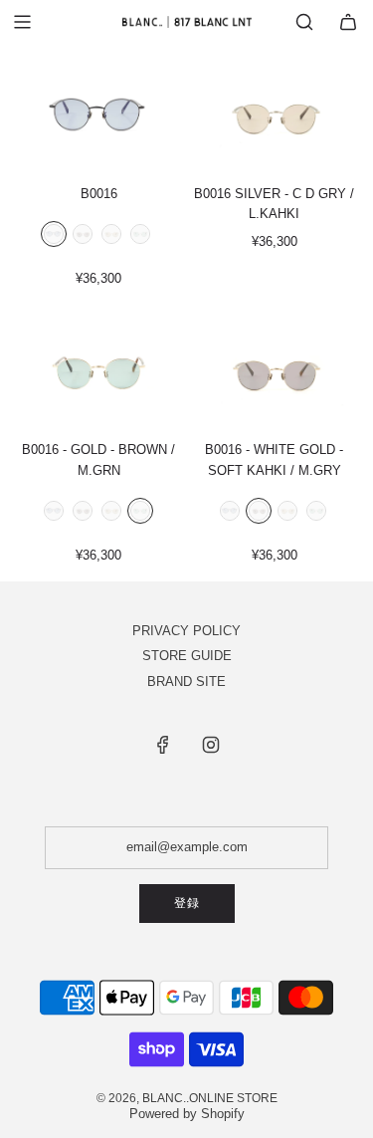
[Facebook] (163, 745)
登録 (187, 903)
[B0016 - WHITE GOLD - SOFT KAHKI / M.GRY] (274, 371)
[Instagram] (211, 745)
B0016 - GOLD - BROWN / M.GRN (98, 460)
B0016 (99, 193)
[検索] (304, 22)
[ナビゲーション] (22, 22)
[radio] (54, 236)
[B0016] (99, 115)
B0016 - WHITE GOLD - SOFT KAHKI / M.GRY (274, 460)
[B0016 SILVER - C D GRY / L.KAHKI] (274, 115)
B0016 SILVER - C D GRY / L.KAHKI (274, 204)
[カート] (348, 22)
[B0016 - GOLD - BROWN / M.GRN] (99, 371)
